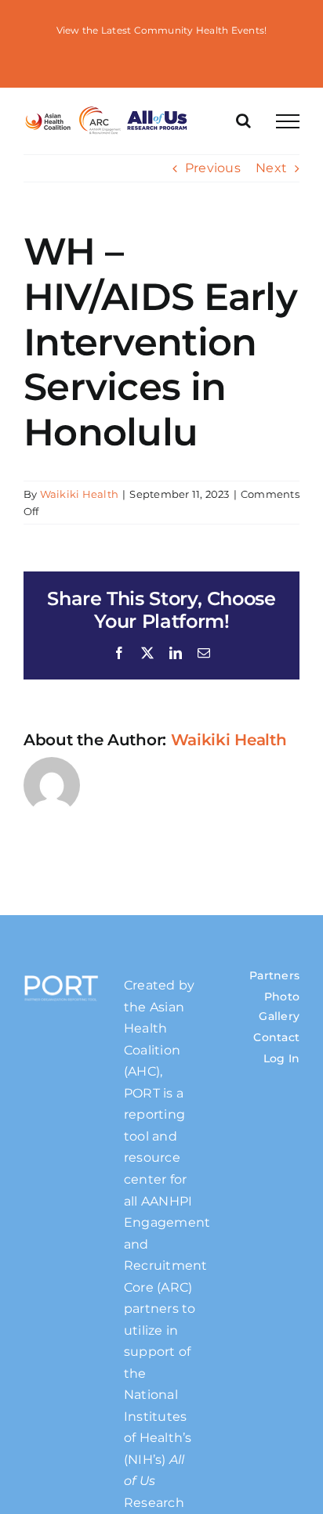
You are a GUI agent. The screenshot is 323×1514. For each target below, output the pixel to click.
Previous (213, 167)
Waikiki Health (79, 494)
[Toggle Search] (243, 120)
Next (271, 167)
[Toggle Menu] (287, 121)
